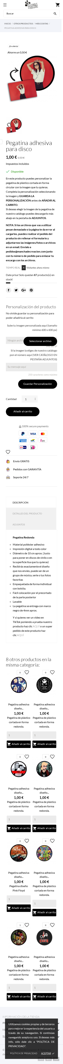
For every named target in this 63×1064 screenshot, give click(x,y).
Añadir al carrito (22, 411)
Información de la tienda (21, 1016)
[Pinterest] (31, 290)
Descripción (20, 502)
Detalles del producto (27, 513)
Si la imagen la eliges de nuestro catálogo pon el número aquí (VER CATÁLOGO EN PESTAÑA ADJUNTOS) (33, 355)
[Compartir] (8, 290)
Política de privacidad (23, 1053)
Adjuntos (19, 524)
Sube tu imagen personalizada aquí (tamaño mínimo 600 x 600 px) (32, 327)
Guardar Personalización (37, 383)
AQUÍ (36, 626)
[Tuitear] (16, 290)
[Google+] (23, 290)
